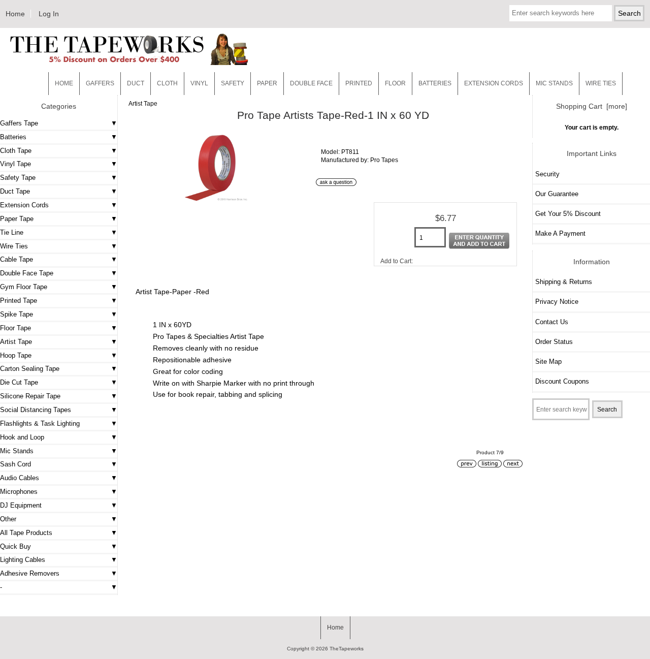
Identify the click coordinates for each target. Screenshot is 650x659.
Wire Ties (14, 246)
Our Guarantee (556, 194)
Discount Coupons (562, 381)
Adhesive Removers (29, 573)
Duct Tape (15, 191)
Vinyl (199, 83)
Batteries (434, 83)
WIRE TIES (601, 83)
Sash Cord (15, 464)
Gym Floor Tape (23, 287)
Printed (358, 83)
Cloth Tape (15, 150)
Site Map (548, 361)
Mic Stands (17, 451)
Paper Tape (17, 219)
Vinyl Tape (15, 164)
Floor (395, 83)
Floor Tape (15, 328)
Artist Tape (142, 103)
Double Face (311, 83)
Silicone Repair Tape (30, 396)
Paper (267, 83)
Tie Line (11, 232)
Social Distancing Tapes (35, 410)
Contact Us (551, 322)
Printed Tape (18, 300)
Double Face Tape (26, 273)
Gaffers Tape (19, 123)
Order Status (554, 342)
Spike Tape (16, 314)
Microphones (19, 491)
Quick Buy (15, 546)
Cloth (167, 83)
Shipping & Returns (563, 282)
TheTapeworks (347, 648)
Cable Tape (16, 259)
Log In (49, 14)
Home (15, 14)
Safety (232, 83)
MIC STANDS (554, 83)
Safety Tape (18, 177)
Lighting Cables (22, 559)
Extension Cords (24, 205)
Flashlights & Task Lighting (40, 423)
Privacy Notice (556, 301)
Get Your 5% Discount (568, 213)
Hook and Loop (22, 437)
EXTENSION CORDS (493, 83)
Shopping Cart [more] (591, 106)
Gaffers (100, 83)
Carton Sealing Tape (29, 368)
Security (547, 174)
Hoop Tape (15, 355)
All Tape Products (26, 533)
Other (8, 519)
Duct (135, 83)
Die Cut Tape (19, 382)
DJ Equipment (21, 505)
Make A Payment (560, 233)
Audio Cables (19, 478)
